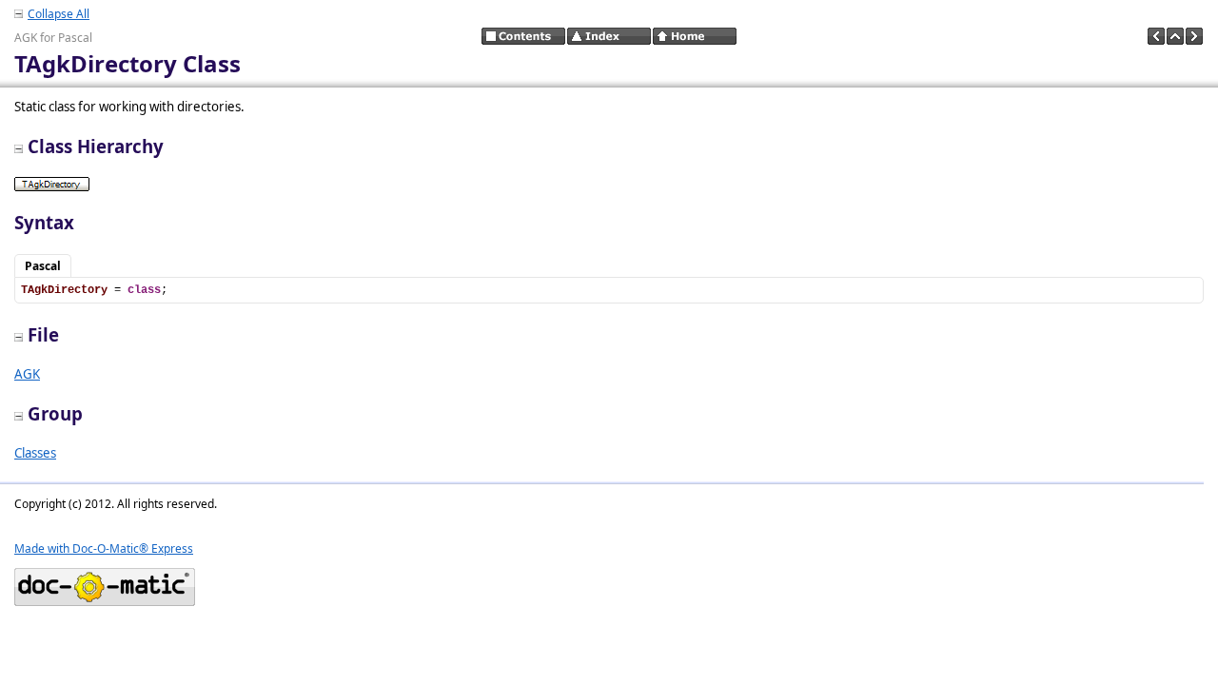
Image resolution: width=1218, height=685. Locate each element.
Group (55, 413)
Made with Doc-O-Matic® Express (103, 548)
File (43, 334)
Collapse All (58, 14)
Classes (35, 452)
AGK (27, 373)
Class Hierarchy (96, 146)
